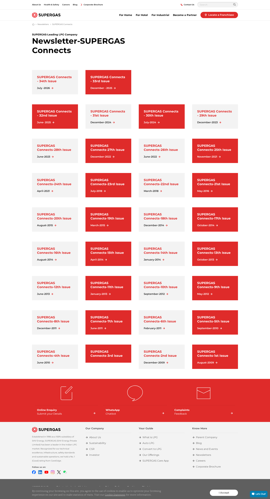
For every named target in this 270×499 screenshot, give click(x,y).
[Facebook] (34, 471)
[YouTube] (46, 471)
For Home (125, 15)
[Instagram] (53, 471)
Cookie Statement (115, 494)
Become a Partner (185, 15)
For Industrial (160, 15)
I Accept (224, 492)
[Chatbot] (65, 471)
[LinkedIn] (40, 471)
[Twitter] (59, 471)
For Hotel (142, 15)
